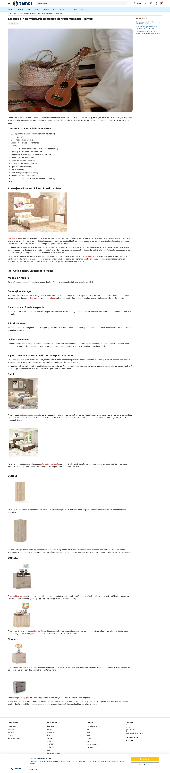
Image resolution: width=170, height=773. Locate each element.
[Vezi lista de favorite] (151, 3)
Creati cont (11, 729)
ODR (48, 750)
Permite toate (145, 759)
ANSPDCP (50, 744)
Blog (48, 735)
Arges (88, 735)
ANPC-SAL (50, 747)
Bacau (89, 738)
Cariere (49, 738)
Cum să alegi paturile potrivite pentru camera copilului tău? (148, 22)
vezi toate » (90, 747)
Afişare (31, 769)
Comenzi (11, 732)
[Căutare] (128, 3)
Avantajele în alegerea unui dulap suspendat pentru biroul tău (146, 27)
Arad (88, 732)
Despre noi (50, 726)
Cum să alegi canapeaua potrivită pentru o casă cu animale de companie (148, 32)
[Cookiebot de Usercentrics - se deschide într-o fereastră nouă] (16, 769)
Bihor (88, 741)
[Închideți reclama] (163, 757)
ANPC (49, 741)
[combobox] (83, 3)
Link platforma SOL (53, 753)
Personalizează (144, 765)
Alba (88, 729)
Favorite (10, 735)
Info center (50, 732)
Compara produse (14, 738)
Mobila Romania (92, 726)
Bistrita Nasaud (92, 744)
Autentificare (12, 726)
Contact (49, 729)
